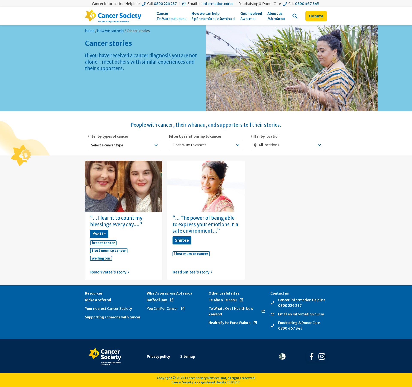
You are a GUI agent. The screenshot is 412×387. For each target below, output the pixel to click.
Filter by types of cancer (108, 136)
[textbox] (122, 145)
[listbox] (206, 145)
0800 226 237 (165, 4)
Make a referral (98, 300)
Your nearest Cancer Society (108, 308)
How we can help (110, 31)
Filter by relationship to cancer (195, 136)
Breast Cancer (103, 243)
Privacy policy (158, 356)
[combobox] (124, 145)
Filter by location (265, 136)
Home (89, 31)
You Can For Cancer (162, 308)
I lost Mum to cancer (109, 251)
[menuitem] (171, 16)
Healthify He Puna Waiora (229, 323)
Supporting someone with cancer (113, 317)
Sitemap (187, 356)
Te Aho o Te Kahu (223, 300)
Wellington (101, 258)
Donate (316, 16)
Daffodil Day (157, 300)
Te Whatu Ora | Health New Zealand (231, 311)
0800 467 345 (307, 4)
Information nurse (217, 4)
